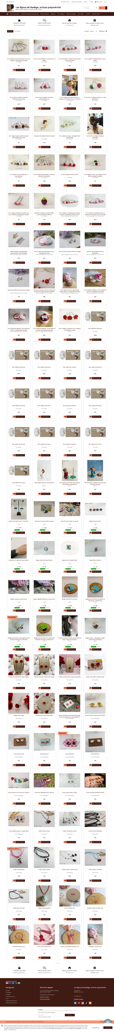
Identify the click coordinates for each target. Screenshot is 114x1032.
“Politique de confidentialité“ (75, 1028)
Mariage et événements (11, 1000)
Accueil (8, 990)
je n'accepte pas (95, 1027)
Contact (91, 1)
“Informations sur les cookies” (55, 1028)
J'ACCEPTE (108, 1027)
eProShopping (40, 1021)
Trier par (86, 31)
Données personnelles (45, 999)
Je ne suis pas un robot (46, 1017)
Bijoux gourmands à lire (11, 1002)
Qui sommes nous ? (10, 996)
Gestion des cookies (44, 997)
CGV (7, 998)
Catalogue (8, 992)
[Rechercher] (96, 7)
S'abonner (70, 1015)
